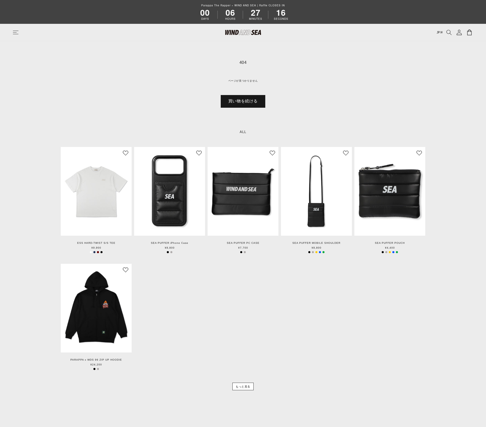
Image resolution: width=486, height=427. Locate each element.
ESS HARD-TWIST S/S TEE (96, 243)
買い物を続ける (243, 101)
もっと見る (243, 386)
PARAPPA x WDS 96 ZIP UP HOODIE (96, 360)
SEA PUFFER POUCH (390, 243)
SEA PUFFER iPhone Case (169, 243)
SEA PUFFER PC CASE (243, 243)
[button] (21, 32)
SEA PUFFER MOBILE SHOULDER (316, 243)
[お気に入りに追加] (125, 153)
